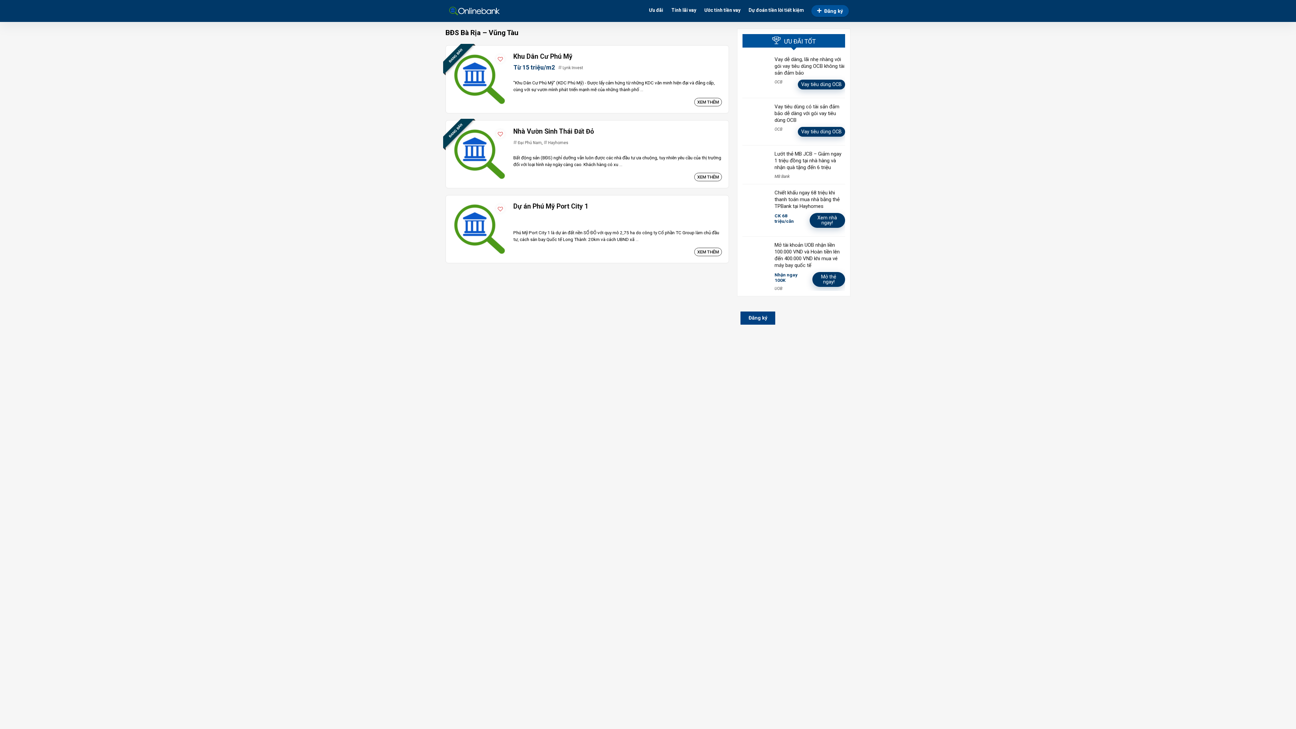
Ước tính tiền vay (722, 10)
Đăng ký (833, 11)
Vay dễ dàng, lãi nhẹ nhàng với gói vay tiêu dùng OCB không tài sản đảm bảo (809, 66)
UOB (778, 288)
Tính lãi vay (683, 10)
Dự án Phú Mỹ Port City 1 (550, 206)
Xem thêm (708, 102)
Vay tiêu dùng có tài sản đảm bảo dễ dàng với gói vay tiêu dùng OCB (807, 113)
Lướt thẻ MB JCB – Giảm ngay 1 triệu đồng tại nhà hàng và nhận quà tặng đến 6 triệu (808, 160)
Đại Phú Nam (530, 142)
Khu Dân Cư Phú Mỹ (542, 56)
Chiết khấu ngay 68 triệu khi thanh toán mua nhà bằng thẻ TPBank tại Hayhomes (807, 199)
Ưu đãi (656, 10)
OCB (778, 82)
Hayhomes (558, 142)
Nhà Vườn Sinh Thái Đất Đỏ (553, 131)
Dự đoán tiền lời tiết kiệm (776, 10)
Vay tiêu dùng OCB (821, 84)
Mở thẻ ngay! (828, 279)
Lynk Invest (573, 67)
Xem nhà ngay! (827, 220)
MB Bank (782, 176)
